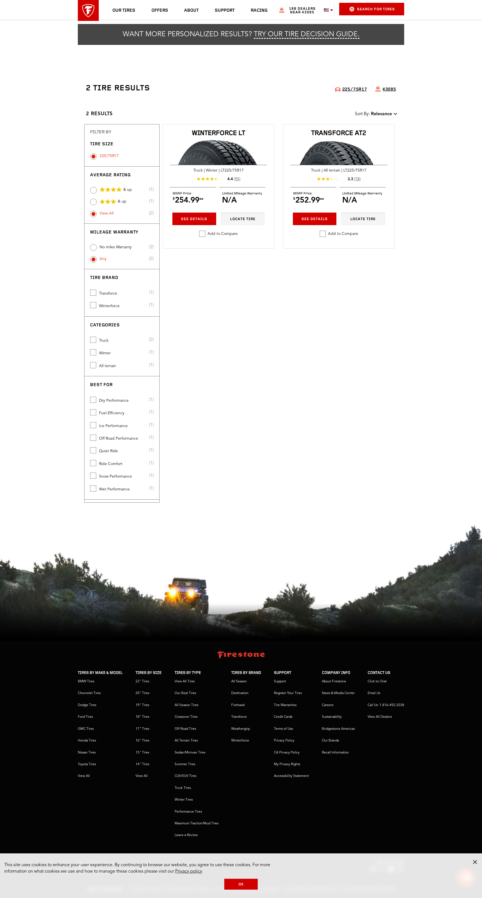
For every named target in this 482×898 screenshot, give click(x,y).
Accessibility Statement (291, 776)
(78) (357, 179)
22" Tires (142, 681)
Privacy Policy (284, 740)
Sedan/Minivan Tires (190, 752)
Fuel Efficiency (111, 413)
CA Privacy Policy (287, 752)
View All (107, 213)
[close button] (475, 862)
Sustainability (332, 717)
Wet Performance (114, 489)
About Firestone (334, 681)
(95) (237, 179)
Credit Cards (283, 717)
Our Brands (330, 740)
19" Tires (142, 705)
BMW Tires (86, 681)
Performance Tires (188, 811)
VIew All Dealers (380, 717)
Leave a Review (186, 835)
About (191, 10)
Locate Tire (243, 219)
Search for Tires (376, 9)
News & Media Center (338, 693)
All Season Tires (186, 705)
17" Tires (142, 729)
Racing (259, 10)
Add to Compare (223, 234)
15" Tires (142, 752)
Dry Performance (114, 401)
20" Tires (142, 693)
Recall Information (335, 752)
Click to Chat (377, 681)
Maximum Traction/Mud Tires (196, 823)
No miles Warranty (116, 247)
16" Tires (142, 740)
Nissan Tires (87, 752)
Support (225, 10)
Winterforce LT (218, 133)
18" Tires (142, 717)
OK (241, 884)
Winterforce (109, 306)
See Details (194, 219)
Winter (105, 353)
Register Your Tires (288, 693)
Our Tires (123, 10)
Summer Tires (185, 764)
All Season (239, 681)
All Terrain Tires (186, 740)
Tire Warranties (285, 705)
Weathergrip (240, 729)
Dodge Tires (87, 705)
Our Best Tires (185, 693)
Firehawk (238, 705)
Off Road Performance (118, 438)
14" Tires (142, 764)
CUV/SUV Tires (185, 776)
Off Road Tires (185, 729)
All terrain (107, 366)
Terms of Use (283, 729)
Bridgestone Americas (338, 729)
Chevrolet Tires (89, 693)
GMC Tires (86, 729)
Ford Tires (85, 717)
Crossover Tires (186, 717)
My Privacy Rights (287, 764)
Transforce (108, 293)
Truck (104, 341)
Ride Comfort (110, 464)
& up (127, 190)
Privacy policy (188, 871)
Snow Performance (115, 476)
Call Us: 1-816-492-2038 (386, 705)
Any (103, 259)
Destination (240, 693)
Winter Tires (184, 799)
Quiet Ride (108, 451)
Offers (159, 10)
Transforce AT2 (338, 133)
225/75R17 (109, 156)
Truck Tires (183, 788)
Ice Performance (113, 426)
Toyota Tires (87, 764)
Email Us (374, 693)
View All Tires (185, 681)
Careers (327, 705)
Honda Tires (87, 740)
